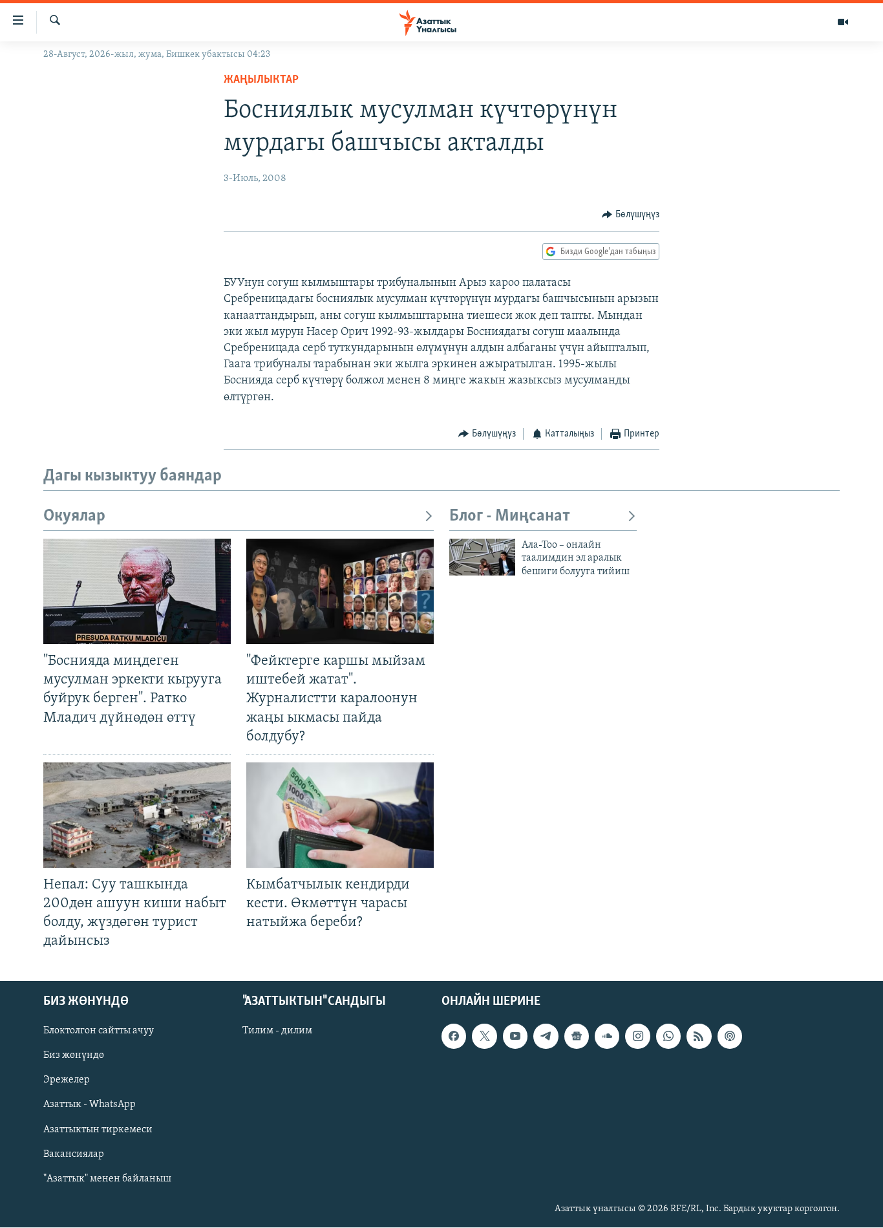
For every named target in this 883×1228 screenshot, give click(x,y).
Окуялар (74, 516)
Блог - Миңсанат (509, 516)
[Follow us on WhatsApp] (668, 1036)
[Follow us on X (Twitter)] (484, 1036)
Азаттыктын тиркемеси (98, 1130)
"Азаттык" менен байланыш (107, 1179)
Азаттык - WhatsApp (89, 1105)
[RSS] (698, 1036)
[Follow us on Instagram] (637, 1036)
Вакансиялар (73, 1154)
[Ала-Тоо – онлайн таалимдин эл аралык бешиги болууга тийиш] (482, 557)
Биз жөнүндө (73, 1056)
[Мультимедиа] (843, 22)
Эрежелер (66, 1080)
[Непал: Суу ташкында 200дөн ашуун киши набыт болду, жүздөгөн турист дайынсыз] (137, 815)
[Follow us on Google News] (576, 1036)
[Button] (630, 214)
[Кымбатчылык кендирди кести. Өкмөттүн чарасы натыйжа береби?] (340, 815)
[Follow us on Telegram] (545, 1036)
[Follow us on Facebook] (454, 1036)
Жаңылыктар (261, 80)
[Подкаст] (730, 1036)
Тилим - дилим (277, 1031)
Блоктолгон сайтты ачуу (98, 1031)
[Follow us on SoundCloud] (607, 1036)
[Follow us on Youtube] (515, 1036)
